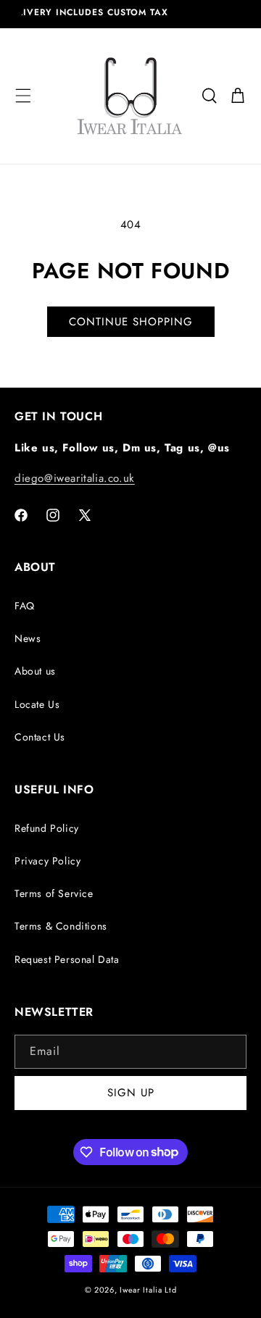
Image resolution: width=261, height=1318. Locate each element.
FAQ (24, 605)
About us (35, 671)
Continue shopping (131, 322)
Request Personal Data (67, 959)
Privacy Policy (47, 861)
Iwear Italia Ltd (148, 1290)
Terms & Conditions (60, 926)
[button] (23, 95)
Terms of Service (54, 893)
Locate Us (36, 704)
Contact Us (39, 737)
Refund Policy (46, 828)
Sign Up (130, 1093)
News (27, 638)
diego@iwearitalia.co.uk (74, 478)
